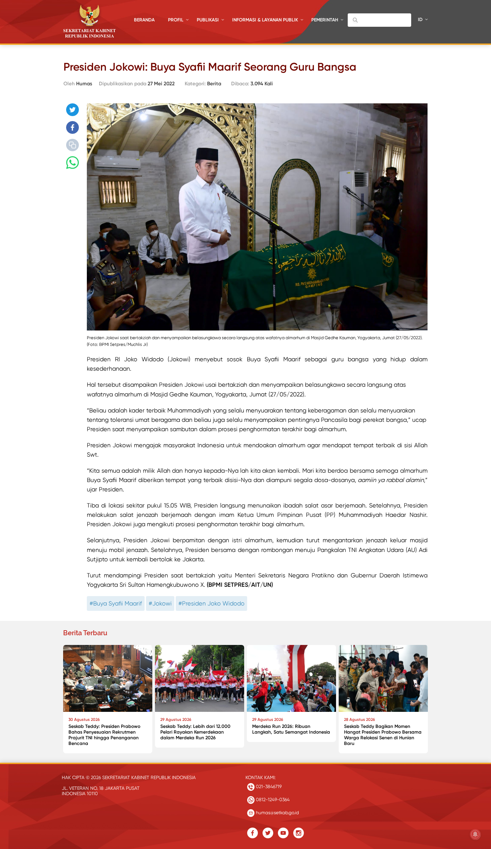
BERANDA (144, 20)
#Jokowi (160, 603)
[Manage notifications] (475, 834)
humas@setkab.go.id (277, 812)
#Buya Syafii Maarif (116, 603)
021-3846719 (268, 786)
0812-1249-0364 (272, 799)
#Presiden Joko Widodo (211, 603)
